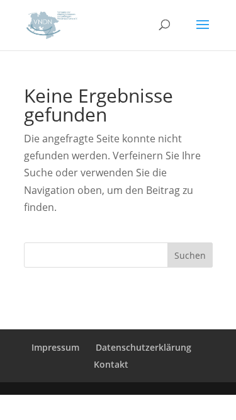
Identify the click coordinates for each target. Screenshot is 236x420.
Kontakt (111, 364)
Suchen (190, 255)
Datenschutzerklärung (143, 347)
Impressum (55, 347)
